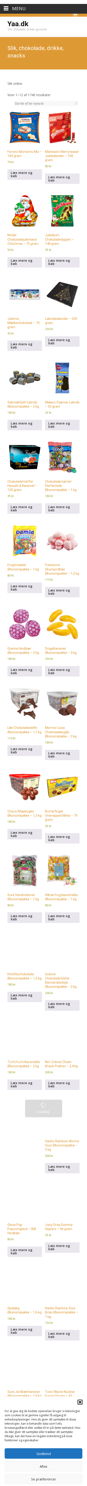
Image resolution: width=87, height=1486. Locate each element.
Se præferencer (43, 1475)
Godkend (43, 1449)
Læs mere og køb (21, 152)
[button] (80, 1398)
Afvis (43, 1462)
